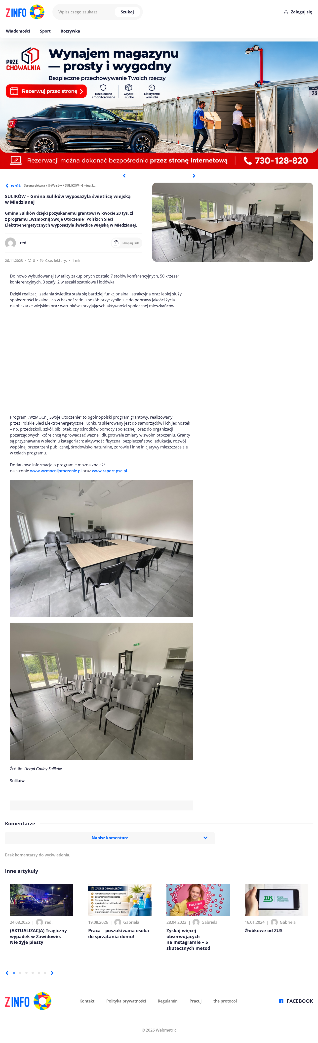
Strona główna (34, 185)
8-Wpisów (55, 185)
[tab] (14, 973)
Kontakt (87, 1001)
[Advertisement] (101, 361)
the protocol (225, 1001)
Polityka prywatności (126, 1001)
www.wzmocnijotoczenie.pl (55, 471)
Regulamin (168, 1001)
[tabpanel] (159, 105)
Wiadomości (18, 31)
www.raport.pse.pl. (110, 471)
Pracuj (195, 1001)
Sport (45, 31)
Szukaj (127, 12)
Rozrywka (70, 31)
